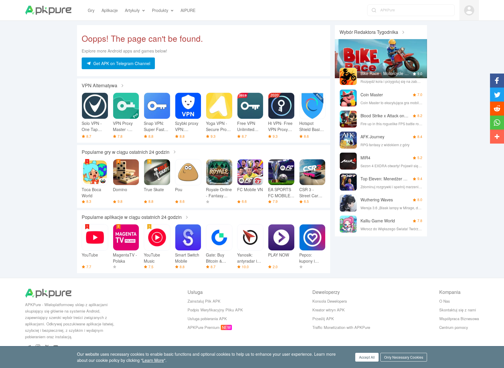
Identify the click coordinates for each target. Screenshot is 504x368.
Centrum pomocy (453, 327)
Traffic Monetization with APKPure (341, 327)
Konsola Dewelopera (329, 301)
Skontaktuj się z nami (457, 310)
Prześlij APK (323, 318)
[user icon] (469, 10)
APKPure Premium (204, 327)
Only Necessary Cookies (403, 357)
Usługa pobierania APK (207, 318)
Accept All (367, 357)
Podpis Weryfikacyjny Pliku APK (215, 310)
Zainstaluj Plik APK (204, 301)
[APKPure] (48, 10)
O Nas (444, 301)
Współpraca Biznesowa (459, 318)
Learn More (153, 360)
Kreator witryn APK (328, 310)
